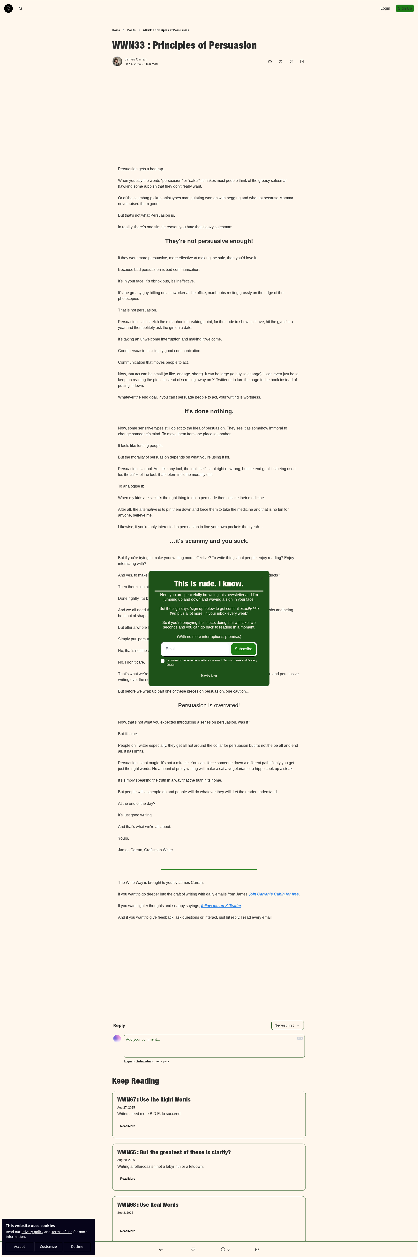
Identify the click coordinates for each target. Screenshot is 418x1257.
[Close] (262, 578)
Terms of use (232, 660)
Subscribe (243, 649)
